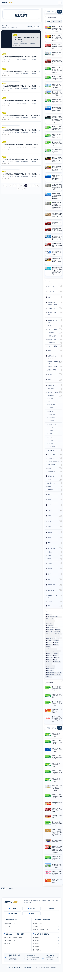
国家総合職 (54, 450)
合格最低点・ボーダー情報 (54, 357)
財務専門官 (50, 443)
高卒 (49, 676)
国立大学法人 (54, 454)
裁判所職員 (54, 590)
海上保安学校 (50, 420)
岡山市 (54, 499)
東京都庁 (54, 532)
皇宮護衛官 (50, 430)
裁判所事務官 (54, 585)
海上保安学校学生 (51, 424)
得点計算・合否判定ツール (54, 362)
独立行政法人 (54, 548)
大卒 (49, 640)
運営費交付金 (54, 471)
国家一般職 (54, 388)
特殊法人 (54, 552)
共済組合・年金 (54, 339)
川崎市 (54, 505)
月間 (59, 21)
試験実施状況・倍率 (54, 596)
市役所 (54, 479)
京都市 (54, 297)
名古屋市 (54, 374)
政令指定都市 (54, 483)
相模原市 (54, 563)
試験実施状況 (50, 668)
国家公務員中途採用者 (54, 392)
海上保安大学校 (51, 417)
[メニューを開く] (60, 2)
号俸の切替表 (54, 342)
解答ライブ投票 (54, 370)
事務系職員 (54, 458)
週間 (54, 21)
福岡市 (54, 579)
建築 (48, 646)
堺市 (54, 494)
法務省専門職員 (51, 414)
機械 (56, 653)
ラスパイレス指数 (54, 329)
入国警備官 (50, 398)
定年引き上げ (54, 308)
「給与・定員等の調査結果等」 (54, 616)
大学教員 (56, 640)
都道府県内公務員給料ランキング (54, 672)
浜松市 (54, 543)
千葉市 (54, 350)
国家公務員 (54, 385)
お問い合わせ (27, 967)
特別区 (54, 486)
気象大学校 (50, 411)
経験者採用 (57, 661)
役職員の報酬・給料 (52, 648)
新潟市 (54, 515)
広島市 (54, 510)
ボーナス (54, 326)
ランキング (54, 291)
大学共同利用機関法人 (54, 461)
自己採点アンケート (54, 366)
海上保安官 (50, 427)
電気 (58, 674)
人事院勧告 (54, 332)
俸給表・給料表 (54, 336)
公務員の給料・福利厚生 (54, 321)
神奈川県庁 (54, 568)
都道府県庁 (54, 489)
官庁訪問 (54, 601)
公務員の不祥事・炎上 (54, 313)
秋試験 (49, 661)
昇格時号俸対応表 (54, 346)
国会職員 (54, 379)
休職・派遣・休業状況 (52, 627)
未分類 (54, 521)
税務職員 (49, 433)
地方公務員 (54, 476)
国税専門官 (50, 407)
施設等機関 (57, 651)
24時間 (48, 21)
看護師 (54, 468)
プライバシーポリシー (14, 967)
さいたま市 (54, 286)
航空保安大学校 (51, 437)
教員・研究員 (54, 464)
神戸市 (54, 574)
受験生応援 (58, 631)
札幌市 (54, 526)
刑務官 (49, 401)
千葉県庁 (49, 631)
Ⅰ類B (49, 614)
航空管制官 (50, 440)
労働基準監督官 (51, 404)
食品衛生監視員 (51, 446)
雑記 (54, 606)
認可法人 (54, 558)
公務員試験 (50, 629)
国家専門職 (54, 395)
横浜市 (54, 537)
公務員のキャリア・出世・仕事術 (54, 303)
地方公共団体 (51, 638)
